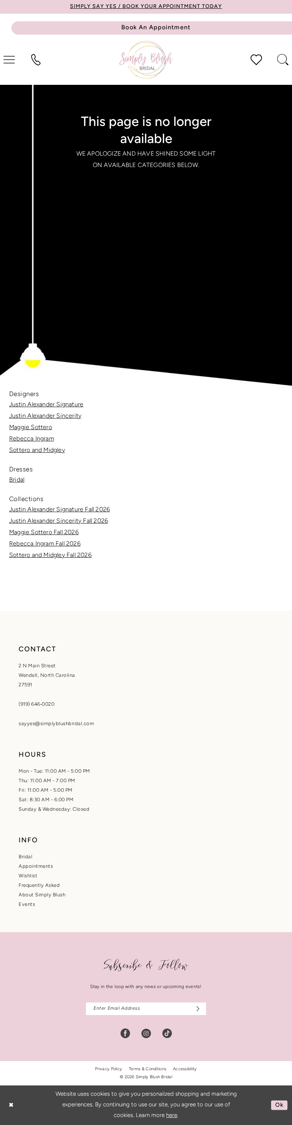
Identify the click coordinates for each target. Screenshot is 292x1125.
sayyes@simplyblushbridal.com (56, 723)
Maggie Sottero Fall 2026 (44, 533)
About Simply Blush (42, 895)
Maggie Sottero (30, 428)
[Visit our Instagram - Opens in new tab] (146, 1033)
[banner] (146, 59)
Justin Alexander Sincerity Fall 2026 (58, 521)
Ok (279, 1105)
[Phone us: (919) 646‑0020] (35, 59)
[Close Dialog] (11, 1105)
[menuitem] (35, 59)
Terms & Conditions (147, 1069)
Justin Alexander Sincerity (45, 416)
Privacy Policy (108, 1069)
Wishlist (28, 876)
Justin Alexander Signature (46, 405)
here (171, 1116)
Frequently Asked (39, 885)
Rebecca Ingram (31, 439)
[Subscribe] (196, 1008)
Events (27, 904)
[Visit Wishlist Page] (256, 59)
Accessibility (185, 1069)
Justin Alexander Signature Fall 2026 (59, 510)
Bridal (16, 480)
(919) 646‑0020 (36, 704)
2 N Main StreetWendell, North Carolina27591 (47, 675)
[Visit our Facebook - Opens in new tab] (125, 1033)
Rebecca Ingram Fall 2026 (45, 544)
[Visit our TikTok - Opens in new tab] (167, 1033)
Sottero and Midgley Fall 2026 (50, 555)
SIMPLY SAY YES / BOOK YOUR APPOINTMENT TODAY (146, 7)
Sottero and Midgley (37, 450)
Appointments (36, 866)
